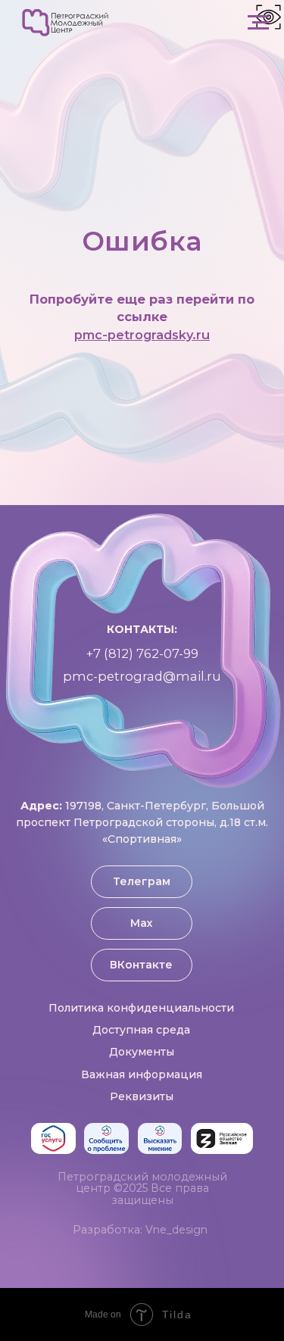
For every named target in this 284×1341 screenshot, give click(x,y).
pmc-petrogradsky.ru (142, 824)
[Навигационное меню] (258, 22)
